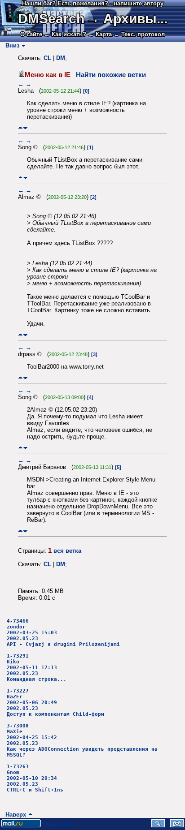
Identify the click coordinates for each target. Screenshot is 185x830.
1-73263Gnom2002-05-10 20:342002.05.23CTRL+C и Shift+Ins (35, 778)
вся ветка (67, 550)
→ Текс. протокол (139, 34)
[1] (90, 147)
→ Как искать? (65, 34)
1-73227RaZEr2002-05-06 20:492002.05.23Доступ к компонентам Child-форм (55, 702)
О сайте (31, 34)
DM (60, 58)
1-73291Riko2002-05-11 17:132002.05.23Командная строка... (36, 667)
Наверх (14, 814)
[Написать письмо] (177, 825)
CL (47, 58)
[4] (90, 397)
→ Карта (100, 34)
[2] (93, 197)
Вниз (10, 45)
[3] (94, 354)
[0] (86, 91)
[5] (118, 467)
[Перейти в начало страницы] (20, 128)
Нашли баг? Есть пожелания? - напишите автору (92, 3)
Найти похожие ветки (111, 74)
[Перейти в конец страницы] (25, 128)
